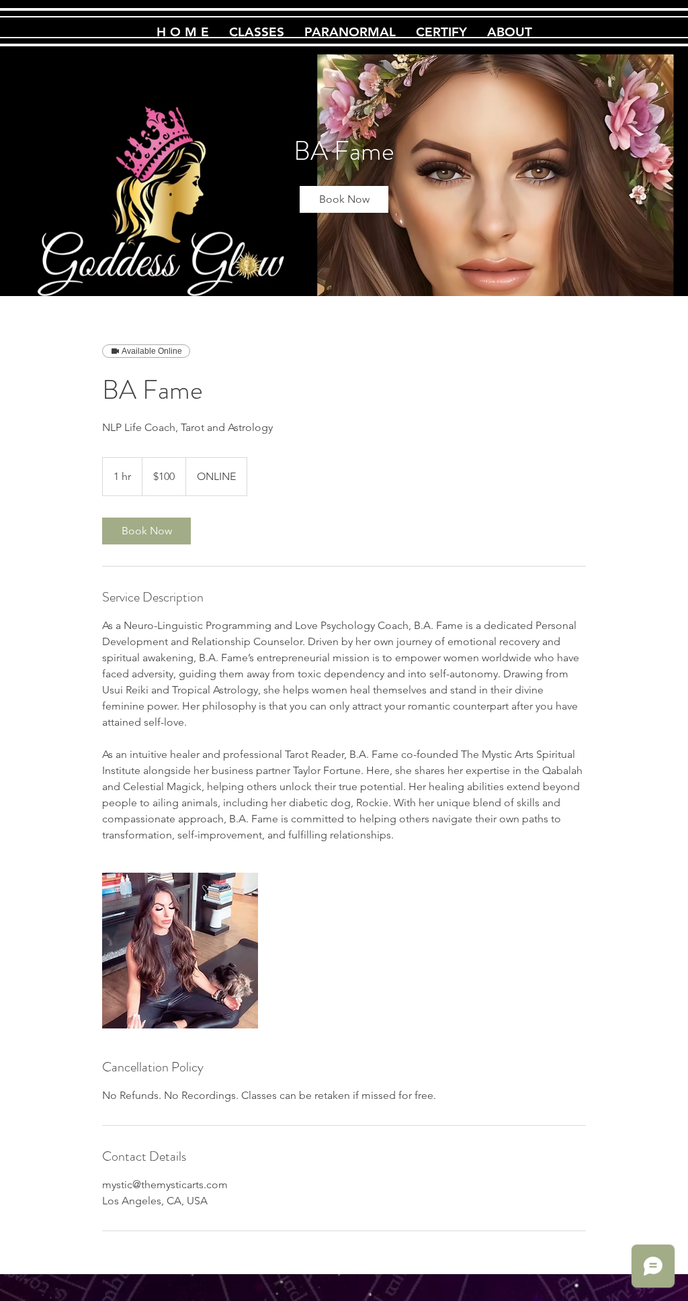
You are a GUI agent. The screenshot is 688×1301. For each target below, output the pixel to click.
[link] (344, 199)
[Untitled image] (180, 950)
